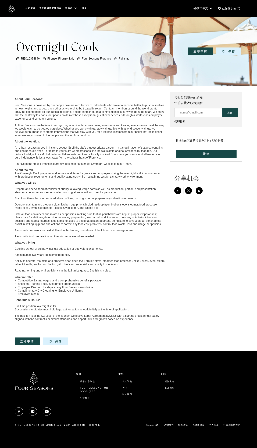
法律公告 (169, 425)
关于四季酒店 (87, 381)
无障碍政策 (198, 425)
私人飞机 (127, 381)
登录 (84, 8)
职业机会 (85, 398)
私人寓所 (127, 394)
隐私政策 (183, 425)
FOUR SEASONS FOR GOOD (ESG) (94, 390)
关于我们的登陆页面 (50, 8)
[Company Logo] (11, 8)
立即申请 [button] (27, 341)
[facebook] (19, 411)
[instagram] (33, 411)
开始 (206, 153)
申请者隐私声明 (231, 425)
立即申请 (201, 51)
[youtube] (47, 411)
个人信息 (214, 425)
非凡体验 (170, 388)
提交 (230, 112)
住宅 (124, 388)
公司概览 (31, 8)
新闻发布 (170, 381)
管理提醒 (179, 121)
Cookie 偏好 (153, 425)
